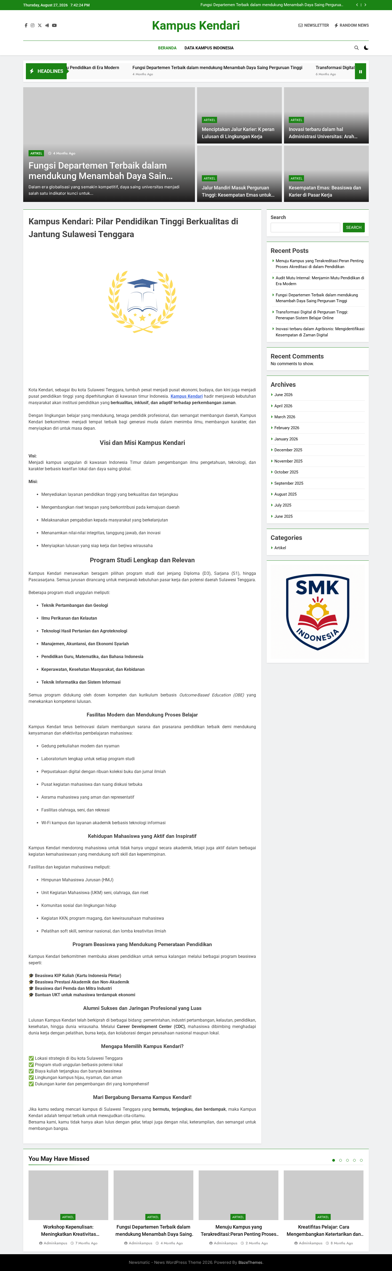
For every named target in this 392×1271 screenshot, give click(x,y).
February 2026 (286, 427)
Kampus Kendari (196, 25)
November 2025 (288, 461)
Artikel (36, 153)
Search (278, 217)
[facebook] (26, 25)
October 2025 (286, 472)
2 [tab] (340, 1160)
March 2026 (284, 417)
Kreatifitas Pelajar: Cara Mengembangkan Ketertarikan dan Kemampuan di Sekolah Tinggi (324, 1234)
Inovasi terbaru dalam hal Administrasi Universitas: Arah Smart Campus (321, 136)
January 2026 (286, 439)
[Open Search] (356, 48)
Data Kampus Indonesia (209, 48)
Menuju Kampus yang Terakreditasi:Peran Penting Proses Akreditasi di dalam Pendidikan (238, 1234)
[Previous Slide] (357, 5)
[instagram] (32, 25)
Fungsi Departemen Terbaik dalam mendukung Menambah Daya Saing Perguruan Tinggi (272, 5)
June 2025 (283, 516)
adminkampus (55, 1243)
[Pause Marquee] (360, 71)
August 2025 (285, 494)
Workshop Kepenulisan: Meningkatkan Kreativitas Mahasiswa (68, 1234)
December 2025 (288, 450)
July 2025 (282, 505)
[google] (46, 25)
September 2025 (288, 483)
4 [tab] (354, 1160)
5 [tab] (361, 1160)
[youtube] (54, 25)
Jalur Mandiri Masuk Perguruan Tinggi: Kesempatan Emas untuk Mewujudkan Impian (236, 195)
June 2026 (283, 394)
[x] (39, 25)
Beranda (167, 48)
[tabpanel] (68, 1208)
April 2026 (283, 406)
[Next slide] (365, 5)
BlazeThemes (250, 1262)
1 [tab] (333, 1160)
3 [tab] (347, 1160)
